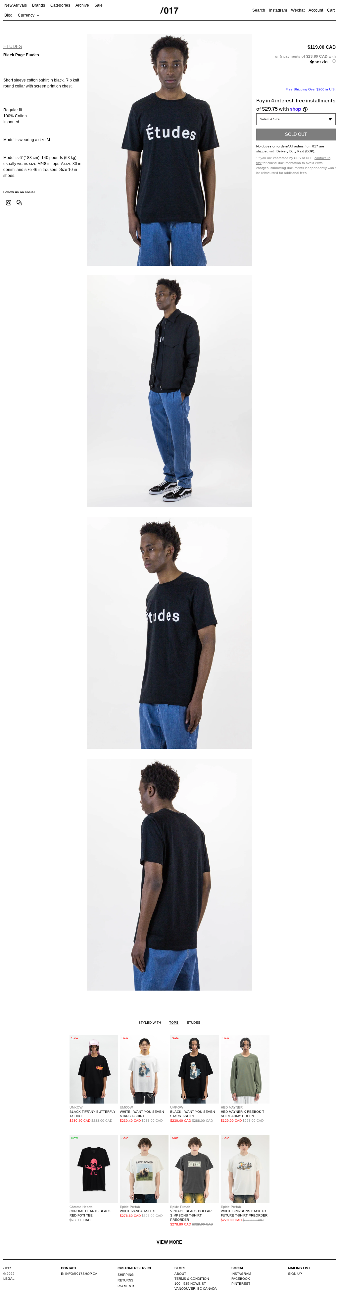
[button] (296, 59)
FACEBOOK (240, 1278)
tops (173, 1022)
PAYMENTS (126, 1286)
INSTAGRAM (241, 1273)
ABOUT (180, 1273)
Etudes (12, 46)
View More (169, 1242)
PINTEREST (240, 1283)
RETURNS (125, 1280)
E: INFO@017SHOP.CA (79, 1273)
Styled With (149, 1022)
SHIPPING (126, 1274)
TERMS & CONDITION (191, 1278)
